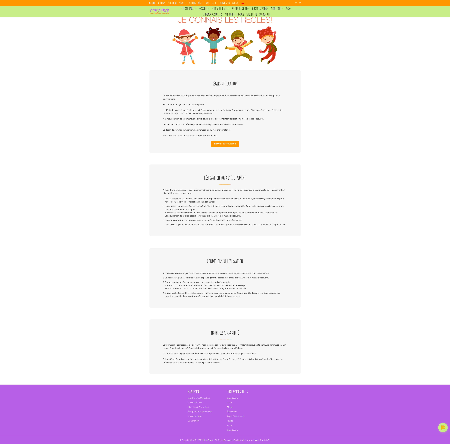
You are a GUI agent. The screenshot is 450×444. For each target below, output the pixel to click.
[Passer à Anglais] (243, 3)
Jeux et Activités (195, 416)
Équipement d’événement (200, 411)
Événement (232, 411)
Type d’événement (235, 416)
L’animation (193, 420)
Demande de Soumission (225, 144)
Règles (230, 407)
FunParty (208, 440)
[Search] (300, 3)
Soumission (232, 398)
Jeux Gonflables (195, 402)
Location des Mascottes (199, 398)
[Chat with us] (443, 427)
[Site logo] (159, 11)
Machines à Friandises (198, 407)
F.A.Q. (229, 402)
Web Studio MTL (263, 440)
